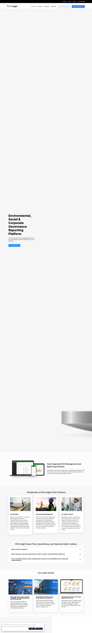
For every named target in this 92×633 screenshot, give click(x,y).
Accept (32, 628)
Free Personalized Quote (78, 6)
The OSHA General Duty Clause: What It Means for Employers (45, 597)
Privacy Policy (30, 624)
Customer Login (81, 1)
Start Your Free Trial (64, 6)
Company (64, 1)
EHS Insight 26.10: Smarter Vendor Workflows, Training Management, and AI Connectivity (20, 598)
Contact (69, 1)
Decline (39, 628)
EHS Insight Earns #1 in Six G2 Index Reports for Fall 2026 (71, 597)
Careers (74, 1)
